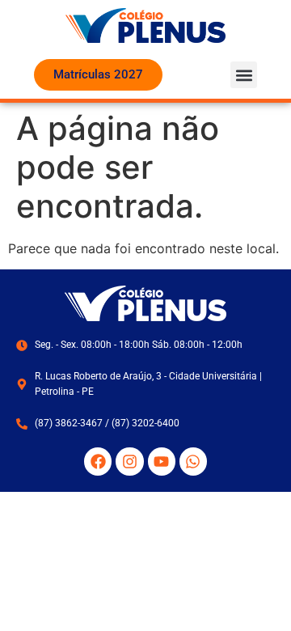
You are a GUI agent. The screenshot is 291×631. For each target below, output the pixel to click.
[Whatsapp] (193, 461)
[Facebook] (98, 461)
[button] (243, 74)
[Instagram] (129, 461)
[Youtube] (161, 461)
